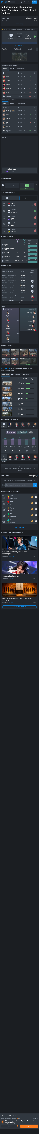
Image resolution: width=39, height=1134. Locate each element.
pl (28, 2)
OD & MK (12, 69)
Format (4, 21)
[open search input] (18, 2)
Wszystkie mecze (19, 527)
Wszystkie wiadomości (19, 607)
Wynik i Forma (21, 69)
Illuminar (29, 198)
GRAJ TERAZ (29, 1126)
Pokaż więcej (19, 24)
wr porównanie (6, 374)
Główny (5, 69)
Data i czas (5, 18)
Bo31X (10, 1126)
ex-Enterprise (11, 198)
